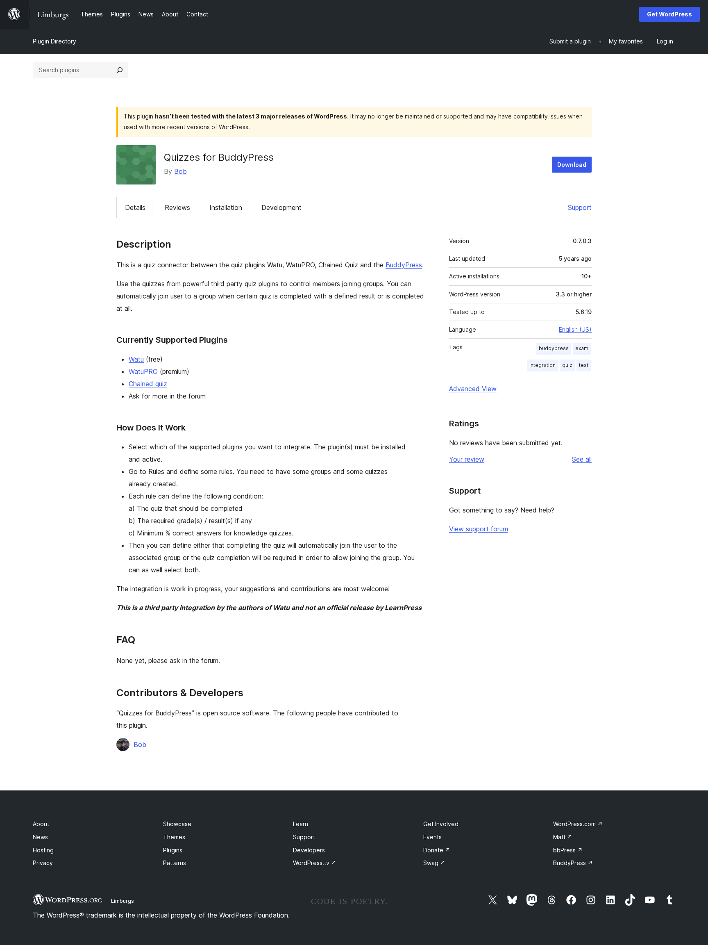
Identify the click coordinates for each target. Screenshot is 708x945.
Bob (180, 171)
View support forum (478, 529)
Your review (466, 459)
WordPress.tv (314, 862)
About (41, 823)
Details (135, 207)
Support (580, 207)
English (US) (575, 329)
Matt (562, 836)
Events (432, 836)
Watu (136, 359)
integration (542, 365)
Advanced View (473, 389)
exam (581, 348)
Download (571, 164)
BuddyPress (404, 265)
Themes (174, 836)
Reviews (177, 207)
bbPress (568, 850)
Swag (434, 862)
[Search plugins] (119, 70)
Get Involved (440, 823)
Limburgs (122, 900)
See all (582, 459)
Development (281, 207)
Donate (436, 850)
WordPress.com (578, 823)
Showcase (177, 823)
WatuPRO (143, 371)
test (583, 365)
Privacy (43, 862)
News (40, 836)
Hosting (43, 850)
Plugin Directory (54, 41)
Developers (309, 850)
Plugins (172, 850)
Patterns (174, 862)
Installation (225, 207)
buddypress (554, 348)
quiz (567, 365)
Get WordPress (669, 14)
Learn (300, 823)
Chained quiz (148, 384)
